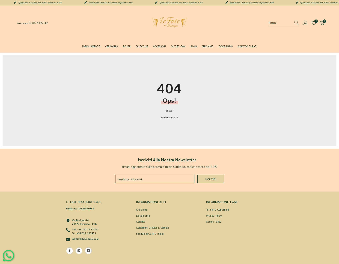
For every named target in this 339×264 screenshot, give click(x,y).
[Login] (305, 23)
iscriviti (210, 178)
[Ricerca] (284, 23)
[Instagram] (79, 250)
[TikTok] (88, 250)
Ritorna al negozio (169, 117)
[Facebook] (69, 250)
